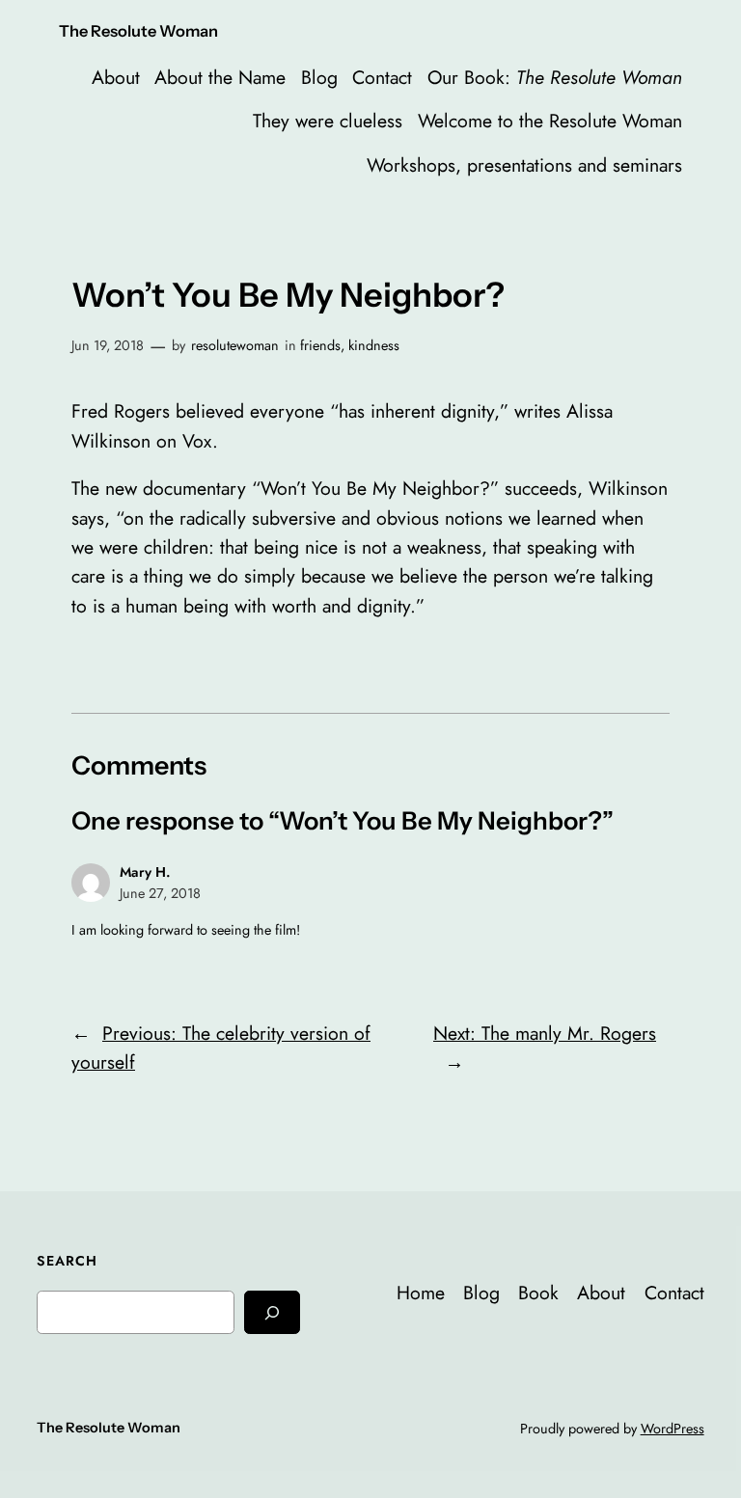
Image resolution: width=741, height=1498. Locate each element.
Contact (382, 77)
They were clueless (327, 120)
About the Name (220, 77)
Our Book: (554, 77)
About (116, 77)
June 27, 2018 (160, 893)
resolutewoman (235, 345)
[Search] (272, 1312)
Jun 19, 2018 (107, 345)
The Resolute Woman (138, 31)
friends (320, 345)
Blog (319, 77)
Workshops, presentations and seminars (524, 164)
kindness (373, 345)
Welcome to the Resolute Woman (550, 120)
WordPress (672, 1428)
